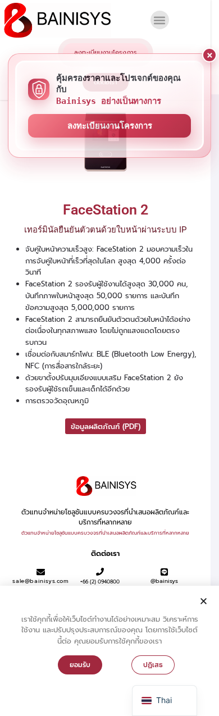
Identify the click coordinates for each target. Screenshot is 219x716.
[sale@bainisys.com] (40, 572)
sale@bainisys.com (40, 581)
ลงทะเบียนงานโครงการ (109, 126)
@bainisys (164, 581)
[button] (159, 20)
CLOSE (209, 55)
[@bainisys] (164, 572)
